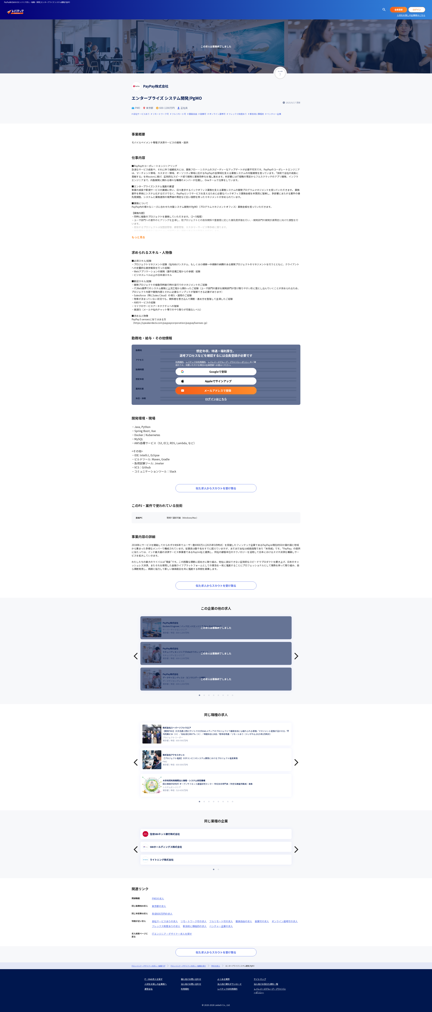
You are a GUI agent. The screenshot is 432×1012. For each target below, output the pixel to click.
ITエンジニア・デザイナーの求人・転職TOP (148, 966)
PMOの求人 (158, 898)
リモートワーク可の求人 (194, 921)
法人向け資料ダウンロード (229, 983)
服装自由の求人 (244, 921)
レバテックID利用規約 (196, 361)
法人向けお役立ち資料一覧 (266, 983)
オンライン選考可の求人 (285, 921)
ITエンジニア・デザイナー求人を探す (172, 933)
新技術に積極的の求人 (195, 926)
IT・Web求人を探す (153, 979)
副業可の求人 (262, 921)
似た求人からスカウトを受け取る (216, 488)
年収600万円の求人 (162, 913)
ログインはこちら (216, 399)
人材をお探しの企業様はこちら (411, 15)
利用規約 (180, 361)
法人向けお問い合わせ (191, 983)
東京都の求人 (159, 906)
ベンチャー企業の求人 (221, 926)
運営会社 (148, 988)
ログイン (417, 9)
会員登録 (399, 9)
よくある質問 (223, 979)
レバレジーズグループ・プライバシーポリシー (229, 361)
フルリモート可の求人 (221, 921)
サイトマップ (260, 979)
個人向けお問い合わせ (191, 979)
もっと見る (138, 237)
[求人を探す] (384, 9)
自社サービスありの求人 (165, 921)
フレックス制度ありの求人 (166, 926)
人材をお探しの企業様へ (155, 983)
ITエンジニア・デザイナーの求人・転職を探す (188, 966)
